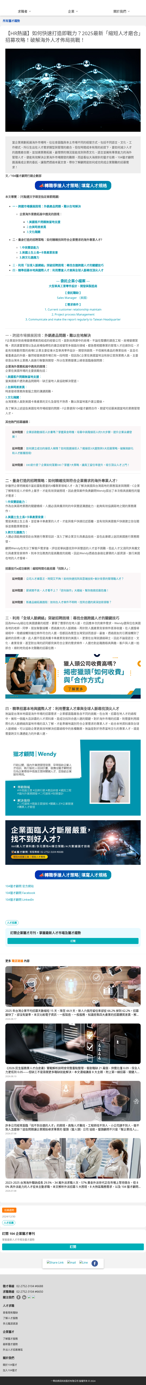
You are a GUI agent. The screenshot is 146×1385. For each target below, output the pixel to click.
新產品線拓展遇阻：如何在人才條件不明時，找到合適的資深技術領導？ (69, 602)
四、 (58, 270)
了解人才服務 (10, 1318)
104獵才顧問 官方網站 (19, 886)
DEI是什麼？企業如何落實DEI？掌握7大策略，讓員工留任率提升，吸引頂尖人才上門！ (78, 465)
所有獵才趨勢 (11, 21)
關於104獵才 (10, 1364)
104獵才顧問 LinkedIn (19, 900)
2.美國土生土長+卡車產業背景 (39, 252)
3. (33, 232)
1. (43, 222)
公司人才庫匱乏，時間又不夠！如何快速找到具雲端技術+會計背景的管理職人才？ (75, 578)
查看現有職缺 (10, 1312)
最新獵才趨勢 (10, 1344)
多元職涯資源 (10, 1323)
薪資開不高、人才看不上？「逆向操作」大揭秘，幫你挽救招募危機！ (67, 590)
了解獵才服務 (10, 1338)
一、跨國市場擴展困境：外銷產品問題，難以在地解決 (46, 206)
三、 (58, 265)
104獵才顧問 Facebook (20, 893)
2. (36, 227)
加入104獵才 (10, 1370)
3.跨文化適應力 (29, 257)
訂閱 (73, 1247)
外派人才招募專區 (13, 1349)
